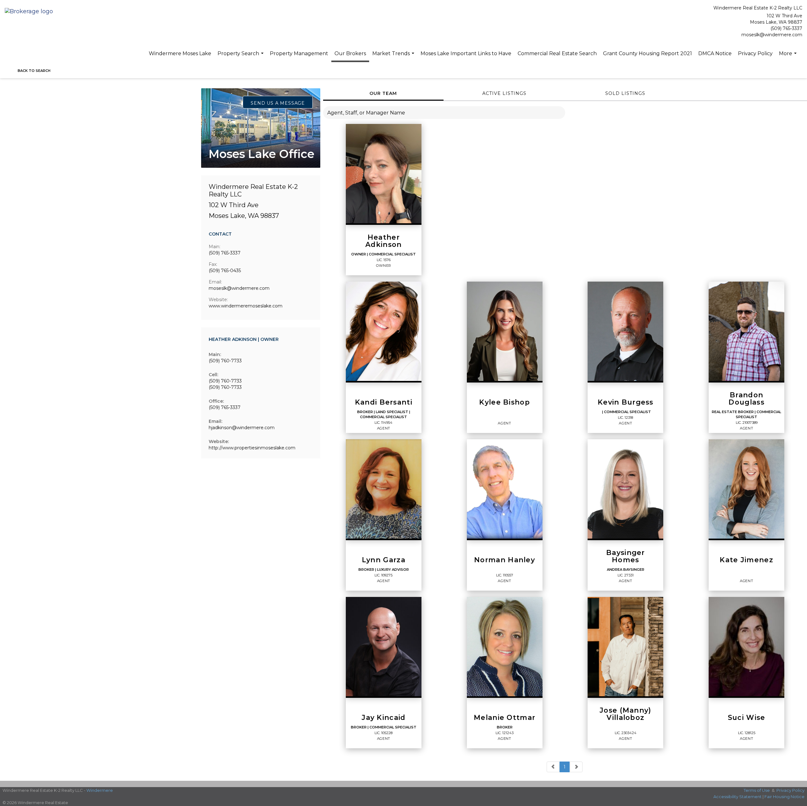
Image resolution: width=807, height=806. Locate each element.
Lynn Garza (383, 560)
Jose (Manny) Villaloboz (626, 714)
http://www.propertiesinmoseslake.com (252, 448)
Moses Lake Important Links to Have (466, 53)
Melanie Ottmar (504, 717)
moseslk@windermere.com (771, 35)
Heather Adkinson (383, 241)
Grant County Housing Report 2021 (647, 53)
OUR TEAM (383, 93)
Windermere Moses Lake (180, 53)
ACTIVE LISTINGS (504, 93)
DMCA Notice (715, 53)
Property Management (299, 53)
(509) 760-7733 (225, 361)
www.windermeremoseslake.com (245, 306)
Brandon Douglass (746, 398)
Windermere (99, 790)
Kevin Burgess (625, 402)
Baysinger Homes (625, 556)
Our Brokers (350, 53)
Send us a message (278, 103)
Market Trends (394, 56)
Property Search (241, 56)
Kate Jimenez (746, 560)
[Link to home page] (30, 12)
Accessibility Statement (737, 796)
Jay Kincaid (383, 717)
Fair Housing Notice (784, 796)
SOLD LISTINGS (625, 93)
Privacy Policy (755, 53)
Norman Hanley (504, 560)
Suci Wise (746, 717)
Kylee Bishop (504, 402)
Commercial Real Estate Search (557, 53)
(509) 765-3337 (786, 28)
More (788, 56)
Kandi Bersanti (383, 402)
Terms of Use (757, 790)
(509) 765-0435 (225, 270)
